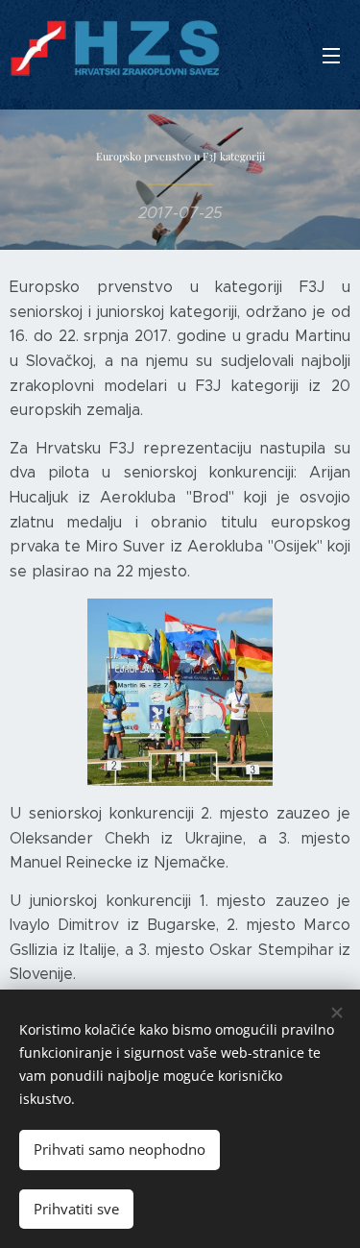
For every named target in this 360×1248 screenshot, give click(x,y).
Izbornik (331, 55)
